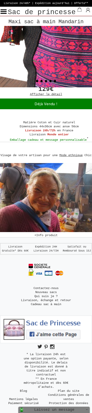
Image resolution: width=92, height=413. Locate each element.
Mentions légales (23, 399)
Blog (23, 391)
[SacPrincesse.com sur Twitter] (40, 346)
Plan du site (68, 391)
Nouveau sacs (46, 292)
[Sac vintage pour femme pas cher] (46, 56)
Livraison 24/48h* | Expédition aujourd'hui (46, 3)
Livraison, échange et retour (46, 300)
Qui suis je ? (46, 296)
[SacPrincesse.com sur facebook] (46, 342)
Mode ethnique (71, 155)
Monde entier (58, 134)
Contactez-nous (46, 288)
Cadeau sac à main (46, 304)
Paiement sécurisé (23, 403)
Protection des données (68, 403)
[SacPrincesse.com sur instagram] (52, 346)
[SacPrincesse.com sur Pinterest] (46, 346)
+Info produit (46, 235)
